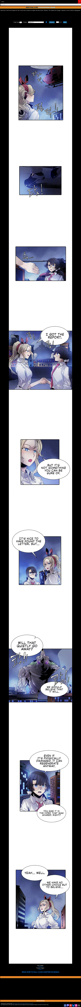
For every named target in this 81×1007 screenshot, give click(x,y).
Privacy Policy (25, 1003)
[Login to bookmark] (46, 22)
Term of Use (30, 1003)
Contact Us (19, 1003)
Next (65, 22)
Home (2, 1)
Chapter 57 (40, 969)
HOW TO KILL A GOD (32, 7)
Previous (52, 22)
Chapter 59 (40, 966)
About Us (14, 1003)
